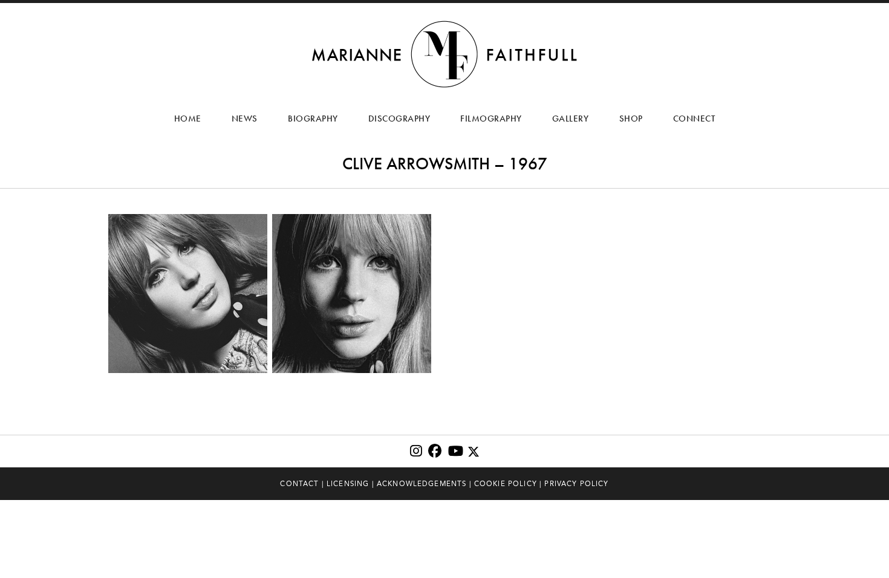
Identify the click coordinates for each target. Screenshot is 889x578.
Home (187, 118)
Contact (299, 483)
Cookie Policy (505, 483)
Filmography (491, 118)
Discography (399, 118)
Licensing (348, 483)
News (245, 118)
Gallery (570, 118)
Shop (631, 118)
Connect (694, 118)
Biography (313, 118)
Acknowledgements (422, 483)
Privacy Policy (576, 483)
